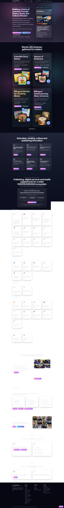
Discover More (43, 154)
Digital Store (35, 488)
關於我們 (26, 486)
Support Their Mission (38, 378)
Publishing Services (27, 502)
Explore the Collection (38, 67)
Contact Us (36, 477)
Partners (51, 1)
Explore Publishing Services (32, 202)
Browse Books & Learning (26, 32)
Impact (45, 1)
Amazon (35, 486)
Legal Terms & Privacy (28, 494)
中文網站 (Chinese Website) (37, 489)
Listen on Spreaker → (48, 13)
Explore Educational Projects (17, 32)
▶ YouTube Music (16, 449)
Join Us (14, 426)
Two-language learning (28, 500)
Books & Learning (27, 496)
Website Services (27, 489)
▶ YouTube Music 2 (23, 449)
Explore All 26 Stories (38, 107)
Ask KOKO (15, 477)
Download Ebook (20, 408)
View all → (50, 10)
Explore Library (16, 168)
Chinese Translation (27, 492)
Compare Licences (45, 67)
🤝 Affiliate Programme (20, 426)
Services (36, 1)
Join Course (14, 408)
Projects (29, 1)
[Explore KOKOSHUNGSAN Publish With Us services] (44, 20)
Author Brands (27, 501)
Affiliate (48, 1)
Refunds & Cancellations (28, 495)
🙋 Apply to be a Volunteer (28, 408)
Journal (43, 1)
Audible (35, 487)
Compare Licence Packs (38, 109)
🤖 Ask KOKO (16, 372)
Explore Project (30, 168)
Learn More (15, 154)
